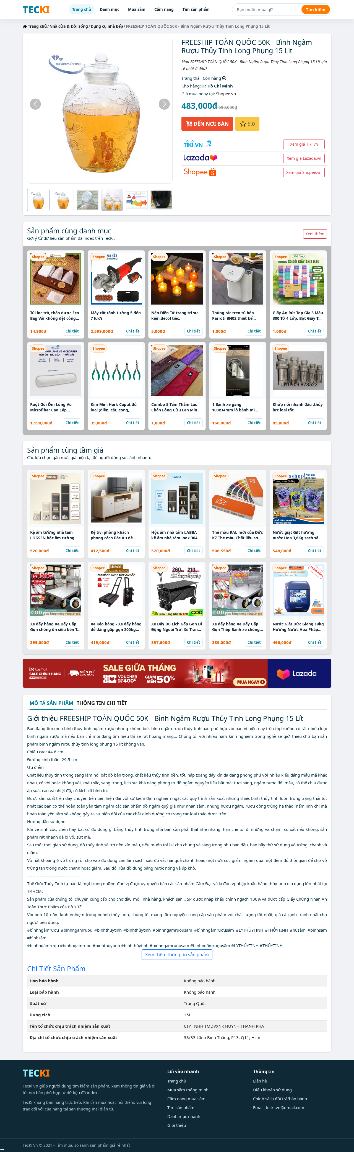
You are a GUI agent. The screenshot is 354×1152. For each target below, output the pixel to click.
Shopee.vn (226, 93)
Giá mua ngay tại (197, 93)
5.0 (250, 123)
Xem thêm (315, 233)
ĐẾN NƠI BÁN (210, 123)
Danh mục (109, 9)
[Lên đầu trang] (2, 1149)
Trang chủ (81, 9)
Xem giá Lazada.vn (304, 158)
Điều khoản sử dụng (272, 1089)
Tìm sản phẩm (196, 9)
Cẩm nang (164, 9)
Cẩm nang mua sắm (186, 1098)
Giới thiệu (176, 1125)
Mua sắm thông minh (188, 1089)
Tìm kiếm (316, 9)
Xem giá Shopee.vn (304, 172)
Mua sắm (136, 9)
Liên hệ (260, 1081)
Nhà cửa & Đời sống (69, 26)
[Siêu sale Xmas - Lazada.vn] (177, 673)
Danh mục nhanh (183, 1116)
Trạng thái (191, 78)
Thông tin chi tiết (102, 702)
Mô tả (51, 703)
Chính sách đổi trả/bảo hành (280, 1098)
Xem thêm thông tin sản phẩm (177, 955)
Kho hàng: (191, 86)
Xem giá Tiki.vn (304, 144)
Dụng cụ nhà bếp (107, 26)
